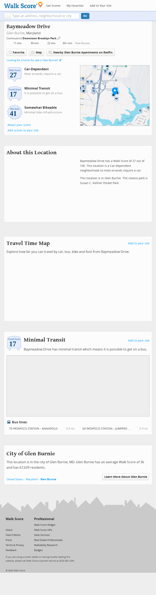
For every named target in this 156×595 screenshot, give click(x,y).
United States (14, 479)
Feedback (11, 550)
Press (9, 540)
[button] (7, 16)
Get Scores (53, 5)
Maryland (31, 479)
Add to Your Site (101, 5)
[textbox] (45, 16)
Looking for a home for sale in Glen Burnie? (32, 60)
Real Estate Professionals (48, 540)
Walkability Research (45, 545)
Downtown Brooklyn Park (40, 38)
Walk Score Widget (44, 525)
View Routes (82, 43)
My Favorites (75, 5)
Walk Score (14, 519)
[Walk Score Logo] (23, 5)
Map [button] (39, 52)
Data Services (42, 535)
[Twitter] (8, 524)
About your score (19, 125)
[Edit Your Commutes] (59, 38)
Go (85, 16)
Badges (38, 550)
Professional (44, 519)
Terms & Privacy (15, 545)
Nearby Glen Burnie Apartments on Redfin (83, 52)
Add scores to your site (23, 130)
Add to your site (139, 243)
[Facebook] (14, 524)
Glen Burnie (15, 33)
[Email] (20, 524)
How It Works (13, 535)
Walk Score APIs (43, 530)
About (9, 530)
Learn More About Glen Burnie (125, 477)
